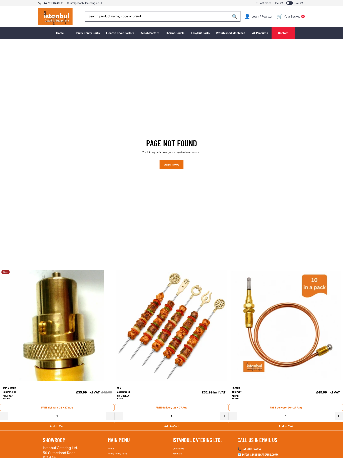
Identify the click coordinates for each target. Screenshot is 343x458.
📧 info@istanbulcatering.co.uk (258, 454)
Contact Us (178, 448)
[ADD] (109, 377)
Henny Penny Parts (117, 453)
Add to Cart (57, 426)
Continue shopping (171, 164)
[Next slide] (108, 325)
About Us (177, 453)
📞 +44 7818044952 (50, 2)
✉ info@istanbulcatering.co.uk (85, 2)
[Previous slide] (5, 325)
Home (111, 448)
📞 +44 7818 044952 (249, 449)
